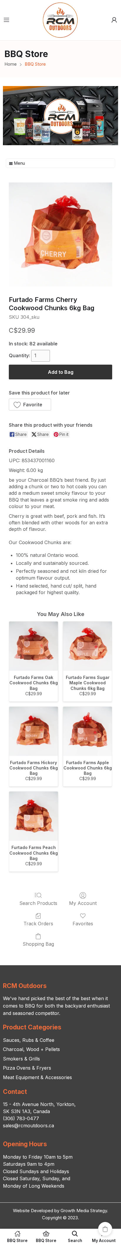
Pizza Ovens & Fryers (27, 1068)
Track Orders (38, 924)
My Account (83, 903)
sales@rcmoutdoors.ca (28, 1125)
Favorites (83, 924)
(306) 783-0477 (21, 1118)
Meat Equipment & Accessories (37, 1077)
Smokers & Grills (21, 1059)
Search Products (38, 903)
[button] (30, 404)
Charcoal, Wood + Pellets (31, 1049)
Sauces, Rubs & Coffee (28, 1040)
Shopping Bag (38, 944)
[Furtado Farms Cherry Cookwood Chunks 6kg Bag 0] (60, 234)
